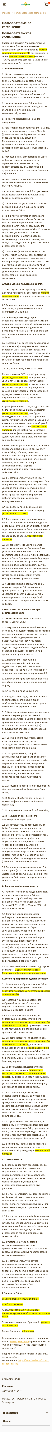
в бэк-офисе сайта (19, 1341)
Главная (6, 13)
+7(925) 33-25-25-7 (11, 1391)
